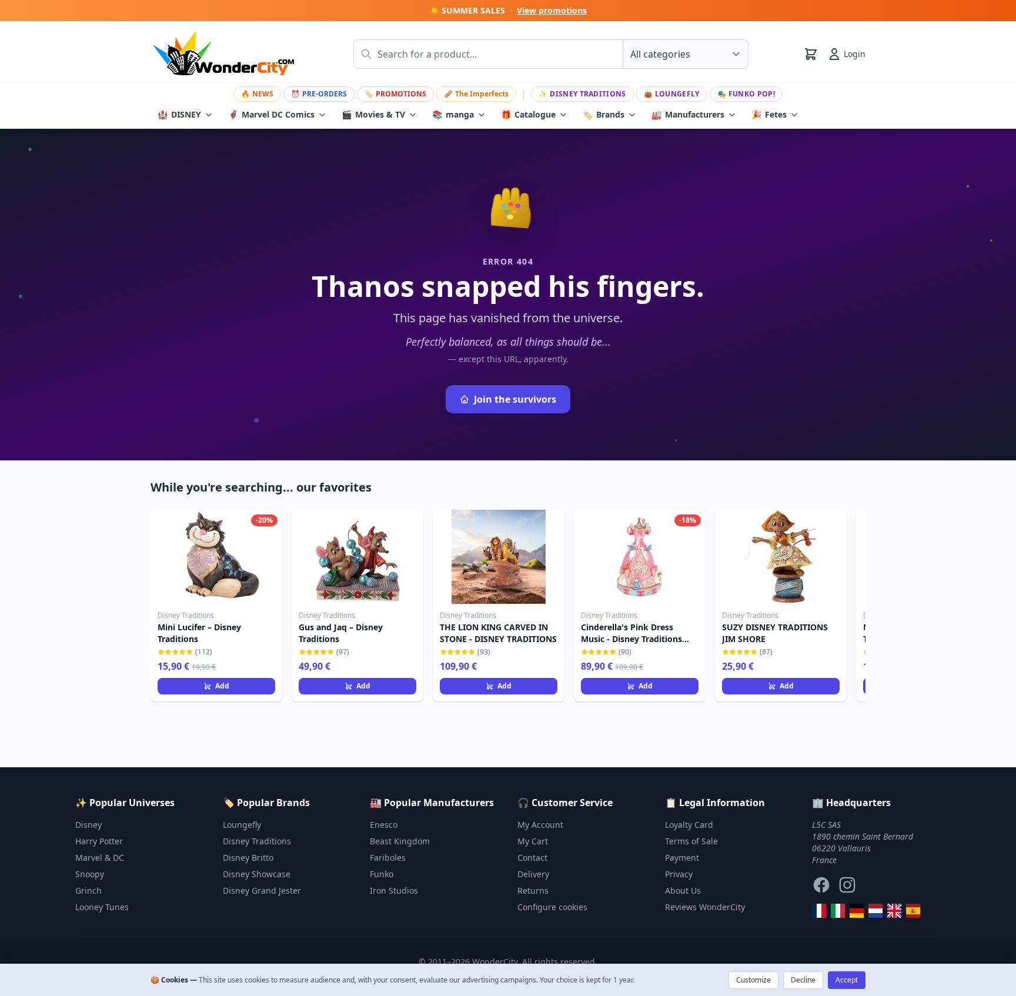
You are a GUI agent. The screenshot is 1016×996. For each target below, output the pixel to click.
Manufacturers (687, 114)
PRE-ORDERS (319, 94)
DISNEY (179, 114)
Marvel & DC (99, 857)
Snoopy (89, 874)
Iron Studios (394, 890)
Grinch (88, 890)
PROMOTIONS (395, 94)
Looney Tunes (102, 907)
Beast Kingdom (400, 841)
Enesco (383, 824)
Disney (88, 824)
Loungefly (672, 94)
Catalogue (528, 114)
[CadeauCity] (819, 911)
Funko (381, 874)
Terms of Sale (691, 841)
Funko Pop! (746, 94)
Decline (803, 980)
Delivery (533, 874)
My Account (540, 824)
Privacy (679, 874)
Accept (846, 980)
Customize (753, 980)
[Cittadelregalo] (838, 911)
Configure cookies (552, 907)
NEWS (257, 94)
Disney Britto (248, 857)
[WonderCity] (857, 911)
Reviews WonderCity (705, 907)
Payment (682, 857)
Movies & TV (373, 114)
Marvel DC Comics (271, 114)
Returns (533, 890)
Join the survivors (515, 399)
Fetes (769, 114)
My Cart (532, 841)
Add (222, 686)
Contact (532, 857)
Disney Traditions (582, 94)
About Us (683, 890)
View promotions (552, 10)
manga (453, 114)
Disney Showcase (256, 874)
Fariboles (388, 857)
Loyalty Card (689, 824)
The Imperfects (476, 94)
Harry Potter (99, 841)
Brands (603, 114)
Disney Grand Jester (262, 890)
